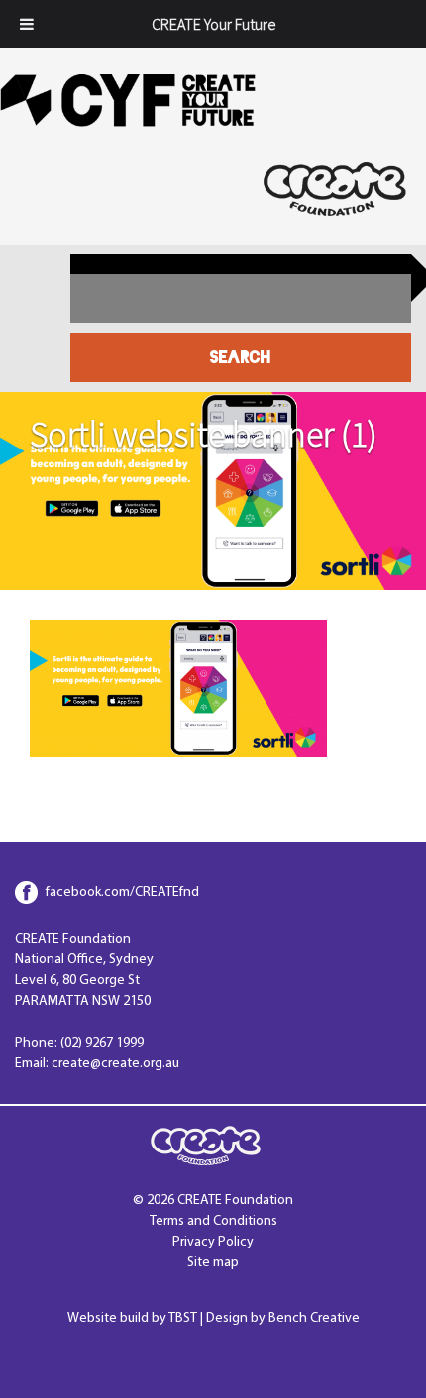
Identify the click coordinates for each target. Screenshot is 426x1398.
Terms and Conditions (213, 1221)
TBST (182, 1318)
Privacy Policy (213, 1242)
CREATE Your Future (213, 24)
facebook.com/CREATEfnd (122, 892)
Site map (213, 1262)
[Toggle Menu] (26, 24)
